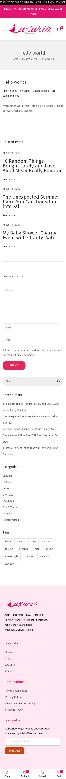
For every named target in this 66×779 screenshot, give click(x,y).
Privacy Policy (13, 697)
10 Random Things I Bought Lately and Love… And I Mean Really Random (33, 165)
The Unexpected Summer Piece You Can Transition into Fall (31, 201)
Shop (8, 658)
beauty (21, 541)
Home (15, 59)
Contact (9, 671)
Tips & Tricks (10, 507)
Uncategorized (29, 59)
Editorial (7, 475)
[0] (58, 29)
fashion (46, 541)
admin (26, 90)
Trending (7, 513)
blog (33, 541)
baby (8, 541)
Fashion (7, 482)
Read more (9, 179)
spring (49, 549)
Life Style (8, 494)
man (37, 549)
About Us (10, 665)
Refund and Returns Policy (20, 703)
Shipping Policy (14, 709)
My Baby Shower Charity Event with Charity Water (30, 235)
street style (11, 556)
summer (29, 556)
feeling (9, 549)
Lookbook (8, 501)
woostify (9, 563)
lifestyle (24, 549)
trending (44, 556)
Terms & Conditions (16, 690)
